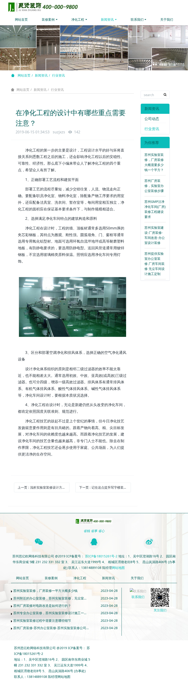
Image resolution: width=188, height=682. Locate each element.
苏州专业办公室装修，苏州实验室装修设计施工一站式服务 (51, 613)
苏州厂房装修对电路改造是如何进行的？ (42, 605)
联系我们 (137, 19)
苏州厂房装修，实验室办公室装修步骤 (154, 185)
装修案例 (48, 19)
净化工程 (77, 19)
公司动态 (151, 118)
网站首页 (21, 19)
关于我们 (166, 19)
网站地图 (118, 567)
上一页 (43, 487)
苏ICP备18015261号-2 (100, 556)
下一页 (105, 487)
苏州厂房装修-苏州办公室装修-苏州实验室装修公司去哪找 (51, 628)
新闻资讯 (107, 19)
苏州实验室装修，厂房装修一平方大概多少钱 (45, 590)
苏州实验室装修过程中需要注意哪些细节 (42, 620)
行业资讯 (58, 75)
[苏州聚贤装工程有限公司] (44, 7)
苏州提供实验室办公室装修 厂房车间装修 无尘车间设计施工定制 (154, 263)
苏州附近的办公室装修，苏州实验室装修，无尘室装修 (51, 598)
